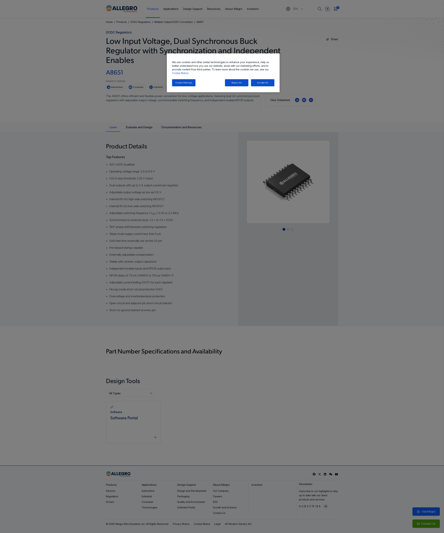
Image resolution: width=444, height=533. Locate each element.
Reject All (237, 82)
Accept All (262, 82)
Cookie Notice (180, 73)
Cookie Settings (183, 82)
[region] (223, 72)
